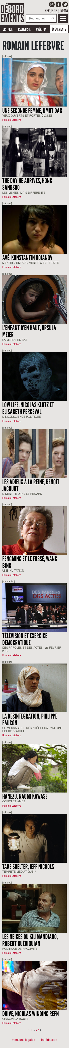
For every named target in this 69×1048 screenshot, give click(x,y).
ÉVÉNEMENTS (59, 29)
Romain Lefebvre (11, 119)
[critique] (7, 56)
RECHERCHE (24, 29)
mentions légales (23, 1039)
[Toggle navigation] (63, 18)
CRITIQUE (8, 29)
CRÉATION (41, 29)
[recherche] (8, 581)
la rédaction (49, 1039)
